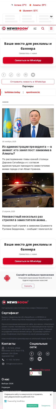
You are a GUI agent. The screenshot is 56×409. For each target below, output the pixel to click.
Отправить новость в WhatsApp (28, 81)
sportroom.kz (31, 92)
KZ (35, 28)
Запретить (45, 405)
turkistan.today (10, 92)
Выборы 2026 (7, 383)
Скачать (28, 286)
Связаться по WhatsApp (28, 60)
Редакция (6, 387)
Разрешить (32, 405)
